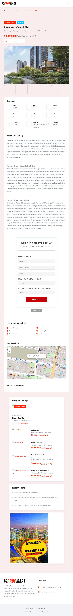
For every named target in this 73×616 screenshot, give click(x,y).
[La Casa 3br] (20, 432)
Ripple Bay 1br (18, 418)
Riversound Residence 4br (40, 470)
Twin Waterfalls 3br (38, 455)
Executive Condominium (19, 11)
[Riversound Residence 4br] (20, 473)
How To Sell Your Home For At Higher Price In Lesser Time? (32, 505)
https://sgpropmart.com (48, 592)
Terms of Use (29, 608)
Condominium (16, 415)
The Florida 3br (36, 442)
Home (6, 11)
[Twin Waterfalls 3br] (20, 459)
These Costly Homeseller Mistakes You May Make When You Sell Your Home (36, 499)
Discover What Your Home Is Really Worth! (27, 492)
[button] (37, 361)
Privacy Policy (41, 608)
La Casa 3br (35, 430)
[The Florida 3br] (20, 445)
